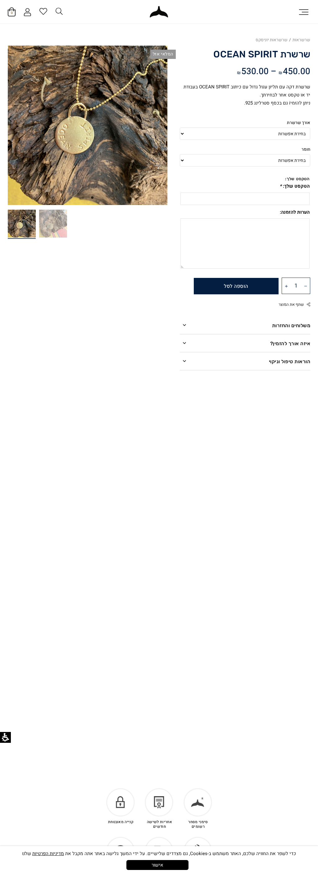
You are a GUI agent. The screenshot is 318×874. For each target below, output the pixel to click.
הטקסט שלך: (294, 186)
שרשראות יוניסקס (272, 40)
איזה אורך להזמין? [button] (290, 343)
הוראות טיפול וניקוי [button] (289, 361)
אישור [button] (157, 865)
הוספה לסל (236, 286)
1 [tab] (92, 197)
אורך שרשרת (298, 123)
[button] (303, 12)
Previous (165, 119)
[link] (159, 12)
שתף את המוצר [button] (291, 304)
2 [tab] (83, 197)
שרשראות (301, 40)
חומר (306, 149)
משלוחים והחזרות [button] (291, 325)
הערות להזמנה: (295, 212)
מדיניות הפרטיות (48, 853)
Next (10, 119)
